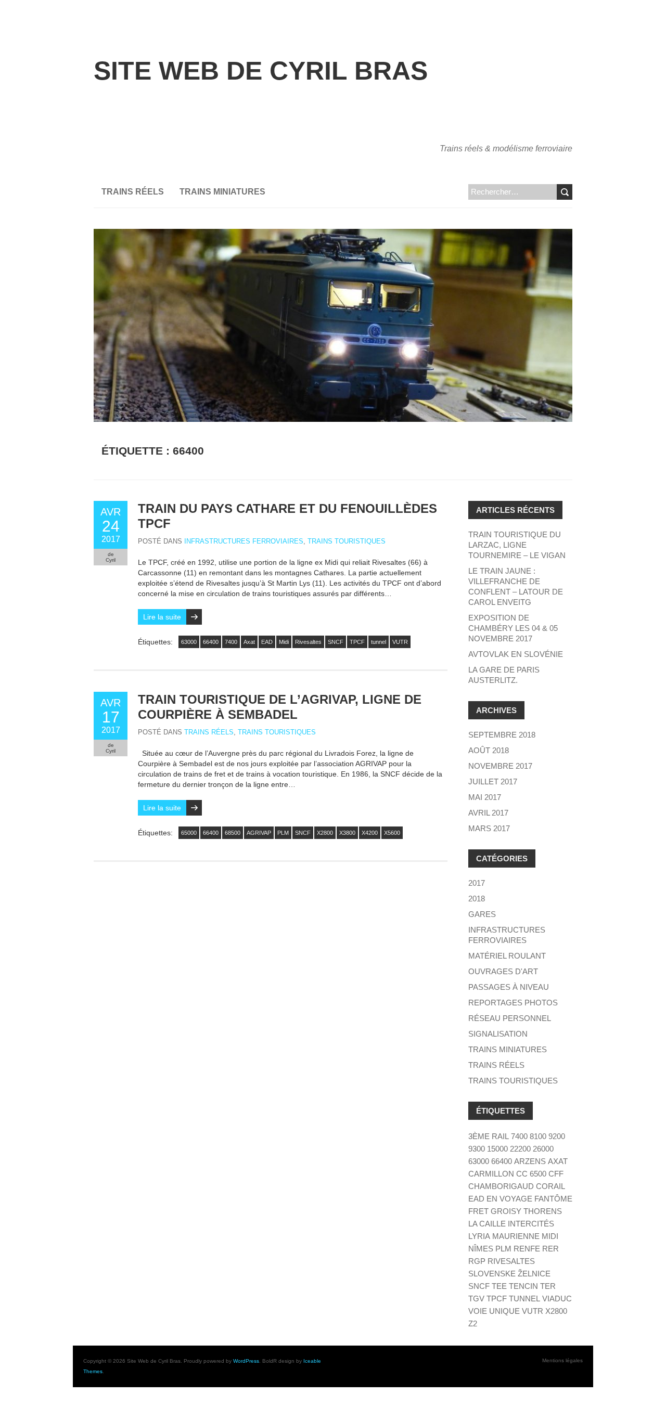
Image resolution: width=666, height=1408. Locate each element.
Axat (249, 642)
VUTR (400, 642)
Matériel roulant (507, 955)
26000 (543, 1148)
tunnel (378, 642)
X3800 (347, 833)
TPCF (357, 642)
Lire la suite (162, 617)
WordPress (246, 1361)
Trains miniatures (222, 191)
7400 (231, 642)
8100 (538, 1136)
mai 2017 (484, 797)
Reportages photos (513, 1002)
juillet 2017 (492, 781)
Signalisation (498, 1033)
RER (550, 1248)
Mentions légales (562, 1360)
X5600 (392, 833)
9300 (476, 1148)
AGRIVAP (259, 833)
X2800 (325, 833)
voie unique (494, 1311)
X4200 (370, 833)
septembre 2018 (501, 734)
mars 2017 (489, 828)
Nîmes (480, 1248)
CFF (555, 1173)
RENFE (527, 1248)
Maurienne (516, 1236)
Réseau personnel (509, 1018)
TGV (476, 1298)
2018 (476, 898)
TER (548, 1286)
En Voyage (509, 1198)
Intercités (531, 1223)
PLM (283, 833)
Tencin (523, 1286)
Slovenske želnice (509, 1273)
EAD (267, 642)
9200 (556, 1136)
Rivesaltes (308, 642)
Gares (482, 914)
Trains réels (132, 191)
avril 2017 (488, 812)
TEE (499, 1286)
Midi (284, 642)
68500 (232, 833)
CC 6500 (531, 1173)
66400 (211, 642)
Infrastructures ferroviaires (243, 541)
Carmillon (491, 1173)
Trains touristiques (347, 541)
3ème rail (488, 1136)
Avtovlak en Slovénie (515, 654)
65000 (189, 833)
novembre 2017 (500, 765)
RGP (476, 1261)
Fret (478, 1211)
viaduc (557, 1298)
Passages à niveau (508, 987)
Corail (550, 1186)
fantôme (553, 1198)
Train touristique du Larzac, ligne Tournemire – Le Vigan (517, 545)
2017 (476, 883)
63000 (189, 642)
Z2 (472, 1323)
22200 (520, 1148)
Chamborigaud (501, 1186)
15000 (497, 1148)
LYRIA (479, 1236)
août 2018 (488, 750)
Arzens (530, 1161)
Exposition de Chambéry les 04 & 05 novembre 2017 (513, 628)
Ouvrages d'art (503, 971)
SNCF (335, 642)
